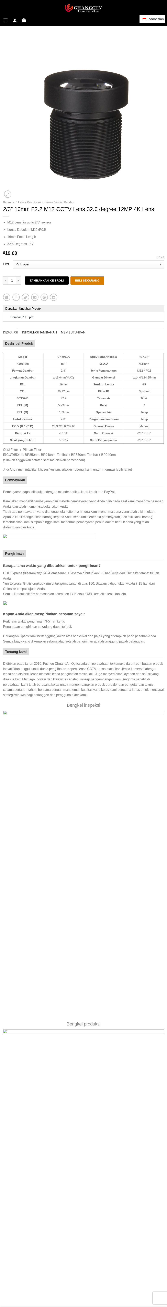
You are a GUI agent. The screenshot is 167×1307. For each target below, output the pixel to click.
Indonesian (155, 19)
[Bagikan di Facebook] (16, 297)
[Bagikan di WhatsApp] (6, 297)
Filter (6, 264)
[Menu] (5, 20)
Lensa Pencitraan (29, 202)
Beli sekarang (87, 280)
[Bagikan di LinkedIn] (53, 297)
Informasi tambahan (39, 332)
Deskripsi (10, 332)
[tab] (10, 332)
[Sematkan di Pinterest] (44, 297)
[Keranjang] (24, 20)
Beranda (8, 202)
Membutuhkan (73, 332)
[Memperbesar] (7, 194)
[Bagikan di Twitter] (25, 297)
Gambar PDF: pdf (21, 317)
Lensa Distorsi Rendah (59, 202)
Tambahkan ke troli (47, 280)
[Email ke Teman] (34, 297)
